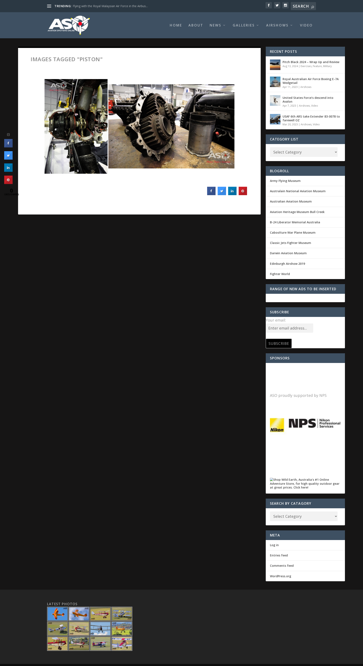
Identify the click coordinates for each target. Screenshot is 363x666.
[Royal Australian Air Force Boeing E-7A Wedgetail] (275, 82)
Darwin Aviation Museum (288, 253)
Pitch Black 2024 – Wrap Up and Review (311, 62)
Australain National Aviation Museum (298, 191)
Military (327, 66)
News (215, 26)
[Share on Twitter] (222, 194)
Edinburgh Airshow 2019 (287, 264)
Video (306, 26)
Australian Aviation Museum (291, 201)
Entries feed (279, 555)
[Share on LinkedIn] (8, 170)
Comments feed (282, 566)
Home (176, 26)
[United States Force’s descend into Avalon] (275, 100)
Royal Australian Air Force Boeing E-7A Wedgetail (311, 81)
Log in (274, 545)
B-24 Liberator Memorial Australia (295, 222)
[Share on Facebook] (211, 194)
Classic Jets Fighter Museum (290, 243)
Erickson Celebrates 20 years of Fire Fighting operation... (111, 6)
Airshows (277, 26)
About (195, 26)
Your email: (276, 320)
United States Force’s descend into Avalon (308, 99)
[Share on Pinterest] (243, 194)
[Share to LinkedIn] (232, 194)
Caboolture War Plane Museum (293, 232)
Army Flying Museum (285, 181)
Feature (317, 66)
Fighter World (280, 274)
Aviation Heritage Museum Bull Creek (297, 212)
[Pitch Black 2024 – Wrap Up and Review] (275, 65)
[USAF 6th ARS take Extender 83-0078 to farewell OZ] (275, 119)
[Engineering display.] (76, 126)
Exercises (306, 66)
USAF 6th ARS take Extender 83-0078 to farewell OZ (311, 118)
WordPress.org (280, 576)
